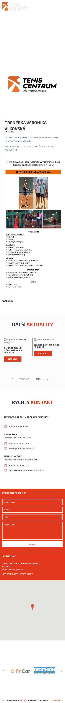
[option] (17, 350)
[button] (32, 607)
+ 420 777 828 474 (19, 466)
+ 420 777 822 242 (19, 444)
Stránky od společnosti (45, 700)
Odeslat (32, 544)
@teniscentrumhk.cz (22, 449)
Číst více (13, 359)
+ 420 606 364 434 (19, 427)
